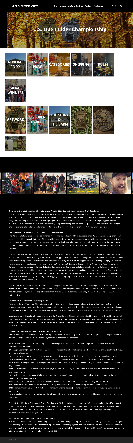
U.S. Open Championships (24, 6)
